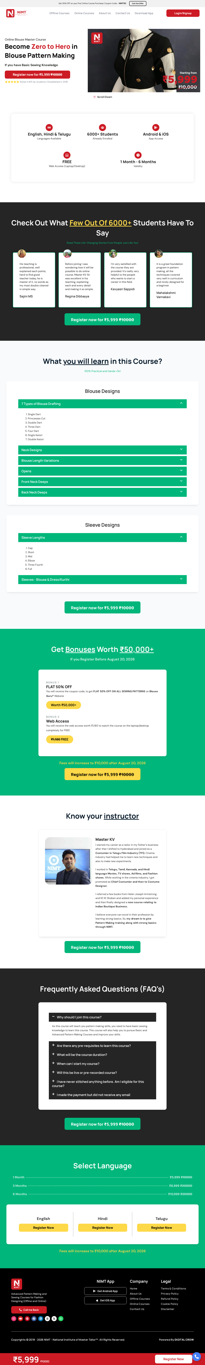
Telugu (162, 1218)
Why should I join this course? (79, 1017)
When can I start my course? (78, 1063)
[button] (102, 403)
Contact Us (123, 13)
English (43, 1218)
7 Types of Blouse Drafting (41, 404)
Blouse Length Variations (40, 460)
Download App (144, 13)
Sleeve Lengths (33, 537)
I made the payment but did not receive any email (93, 1095)
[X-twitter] (54, 1318)
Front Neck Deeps (34, 481)
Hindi (102, 1218)
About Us (105, 13)
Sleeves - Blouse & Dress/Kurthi (45, 579)
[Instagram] (13, 1318)
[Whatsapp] (60, 1318)
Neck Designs (31, 450)
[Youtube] (20, 1318)
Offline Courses (59, 13)
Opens (26, 471)
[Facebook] (34, 1318)
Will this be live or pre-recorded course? (87, 1072)
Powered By (167, 1339)
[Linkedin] (40, 1318)
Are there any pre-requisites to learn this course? (94, 1046)
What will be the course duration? (82, 1055)
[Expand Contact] (196, 1356)
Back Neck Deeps (34, 492)
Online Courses (84, 13)
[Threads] (47, 1318)
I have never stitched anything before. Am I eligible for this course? (98, 1083)
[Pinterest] (27, 1318)
